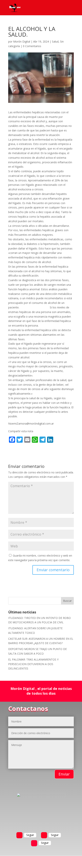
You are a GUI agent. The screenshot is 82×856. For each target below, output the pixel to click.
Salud (55, 41)
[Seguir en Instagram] (34, 843)
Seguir (30, 835)
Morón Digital (21, 41)
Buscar (67, 601)
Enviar (64, 774)
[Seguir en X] (44, 835)
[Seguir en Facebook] (19, 835)
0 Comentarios (32, 46)
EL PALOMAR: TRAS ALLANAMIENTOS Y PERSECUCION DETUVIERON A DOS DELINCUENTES (33, 664)
